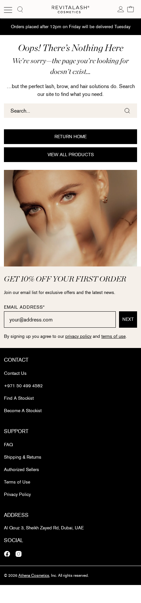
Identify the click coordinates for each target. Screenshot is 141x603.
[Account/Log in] (120, 9)
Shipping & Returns (22, 457)
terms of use (113, 336)
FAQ (8, 445)
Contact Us (15, 373)
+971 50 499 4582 (23, 386)
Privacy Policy (17, 494)
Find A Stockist (19, 398)
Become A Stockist (23, 410)
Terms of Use (17, 482)
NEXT (128, 319)
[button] (130, 9)
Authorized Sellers (21, 469)
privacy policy (78, 336)
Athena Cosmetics (33, 575)
